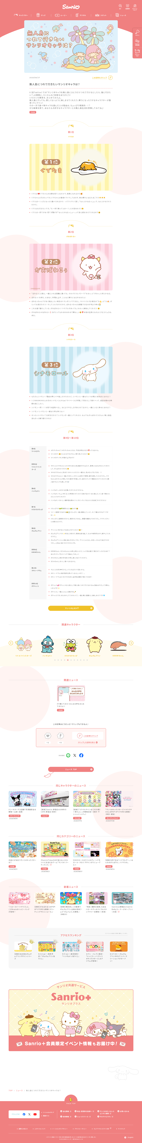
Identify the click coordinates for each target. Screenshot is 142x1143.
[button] (11, 643)
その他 (33, 112)
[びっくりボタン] (60, 736)
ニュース (19, 1090)
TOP (11, 1090)
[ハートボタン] (48, 736)
